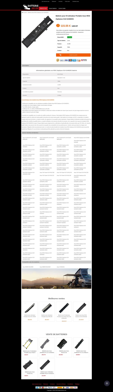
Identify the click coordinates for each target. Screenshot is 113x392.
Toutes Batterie (53, 8)
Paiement (54, 1)
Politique (77, 384)
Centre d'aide (62, 8)
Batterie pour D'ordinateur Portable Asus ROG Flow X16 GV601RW (64, 317)
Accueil (25, 12)
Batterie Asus (43, 8)
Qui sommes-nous (45, 1)
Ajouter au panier (73, 54)
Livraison (60, 1)
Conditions (70, 384)
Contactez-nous (75, 1)
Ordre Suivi (67, 1)
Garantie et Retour (61, 384)
